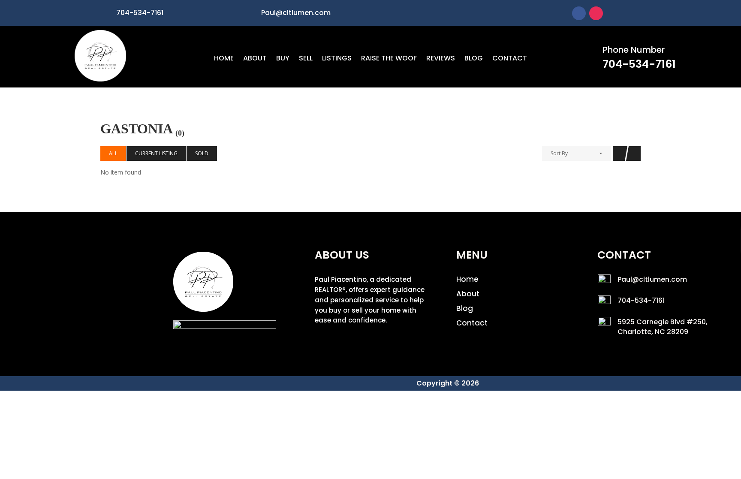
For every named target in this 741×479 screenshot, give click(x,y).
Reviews (440, 59)
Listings (337, 59)
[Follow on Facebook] (579, 13)
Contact (509, 59)
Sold (201, 153)
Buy (282, 59)
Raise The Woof (389, 59)
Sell (306, 59)
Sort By (559, 153)
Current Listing (156, 153)
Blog (473, 59)
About (255, 59)
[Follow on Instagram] (596, 13)
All (113, 153)
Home (224, 59)
